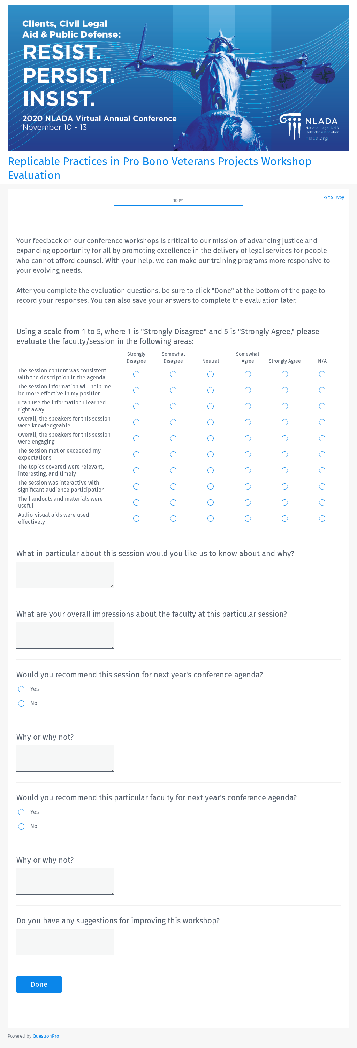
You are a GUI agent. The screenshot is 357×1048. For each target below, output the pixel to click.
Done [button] (39, 984)
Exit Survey (333, 197)
